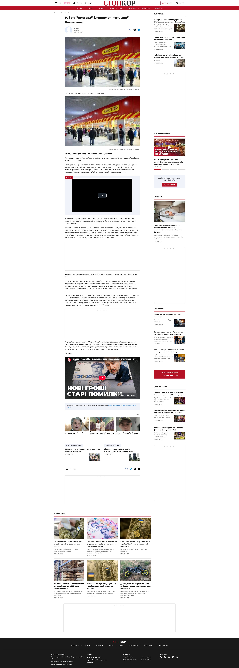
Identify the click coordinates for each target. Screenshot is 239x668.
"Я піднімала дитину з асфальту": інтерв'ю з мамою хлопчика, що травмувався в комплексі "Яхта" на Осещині (167, 228)
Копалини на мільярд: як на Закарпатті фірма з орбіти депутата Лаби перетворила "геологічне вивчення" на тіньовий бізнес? (169, 431)
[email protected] (67, 664)
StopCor (76, 28)
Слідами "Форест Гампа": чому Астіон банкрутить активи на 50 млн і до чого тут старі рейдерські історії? (169, 395)
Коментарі (72, 469)
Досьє (121, 8)
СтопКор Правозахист (94, 657)
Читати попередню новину (74, 445)
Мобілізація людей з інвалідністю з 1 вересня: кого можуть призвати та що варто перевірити (168, 57)
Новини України (65, 13)
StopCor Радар (145, 8)
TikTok (68, 407)
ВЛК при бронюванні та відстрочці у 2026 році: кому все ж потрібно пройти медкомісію (169, 22)
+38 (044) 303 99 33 (170, 375)
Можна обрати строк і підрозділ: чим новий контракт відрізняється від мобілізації (101, 586)
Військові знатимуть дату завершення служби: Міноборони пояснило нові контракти (135, 543)
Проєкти (79, 8)
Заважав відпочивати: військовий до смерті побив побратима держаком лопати (168, 334)
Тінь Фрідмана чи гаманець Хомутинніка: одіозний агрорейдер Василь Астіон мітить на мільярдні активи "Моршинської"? (169, 413)
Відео (90, 8)
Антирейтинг (159, 8)
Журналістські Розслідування (96, 660)
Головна (56, 13)
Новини (101, 8)
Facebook (117, 405)
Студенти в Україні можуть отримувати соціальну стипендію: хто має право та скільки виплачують (102, 543)
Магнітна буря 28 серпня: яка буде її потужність (167, 315)
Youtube (122, 405)
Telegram (111, 405)
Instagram (133, 405)
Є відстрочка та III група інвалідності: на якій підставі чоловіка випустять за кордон (68, 543)
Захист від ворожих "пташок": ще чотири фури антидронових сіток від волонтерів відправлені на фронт (168, 162)
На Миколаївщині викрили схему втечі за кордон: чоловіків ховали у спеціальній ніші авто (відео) (169, 351)
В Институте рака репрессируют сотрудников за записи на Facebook (82, 450)
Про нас (89, 654)
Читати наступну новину (112, 445)
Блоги (112, 8)
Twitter (128, 405)
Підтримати (168, 3)
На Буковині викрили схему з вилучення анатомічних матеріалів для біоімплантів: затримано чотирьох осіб (169, 39)
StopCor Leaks (132, 8)
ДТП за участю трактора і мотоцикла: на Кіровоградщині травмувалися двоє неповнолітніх (135, 586)
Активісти (90, 663)
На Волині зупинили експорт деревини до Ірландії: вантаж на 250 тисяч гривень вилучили (69, 586)
